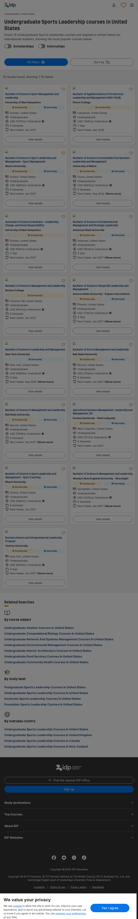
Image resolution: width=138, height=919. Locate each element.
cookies (17, 905)
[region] (68, 906)
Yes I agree (110, 908)
